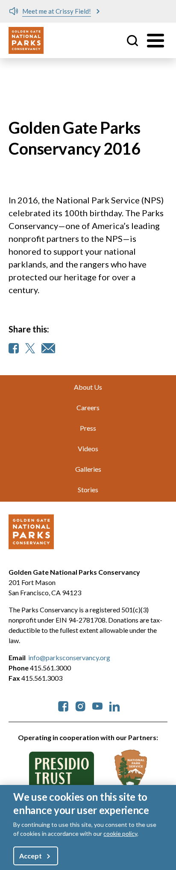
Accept (30, 856)
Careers (88, 407)
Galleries (88, 469)
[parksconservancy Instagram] (80, 705)
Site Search (132, 40)
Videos (88, 448)
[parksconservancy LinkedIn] (114, 705)
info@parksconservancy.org (69, 657)
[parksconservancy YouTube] (97, 705)
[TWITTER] (30, 348)
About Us (88, 387)
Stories (88, 489)
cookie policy (120, 833)
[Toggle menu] (155, 40)
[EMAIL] (48, 348)
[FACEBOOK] (14, 348)
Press (88, 428)
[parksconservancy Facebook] (63, 705)
